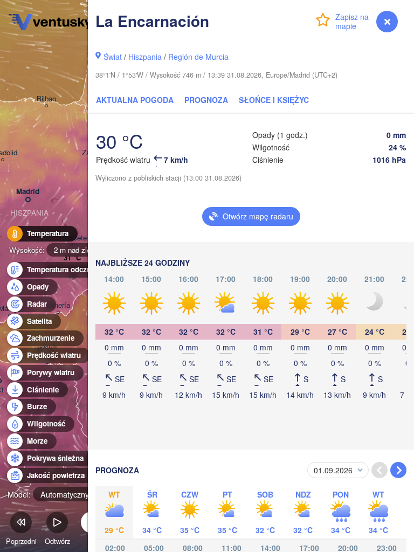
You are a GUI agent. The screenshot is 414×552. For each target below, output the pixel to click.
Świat (113, 56)
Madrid (27, 191)
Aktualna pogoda (135, 99)
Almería (58, 305)
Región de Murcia (198, 56)
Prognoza (206, 99)
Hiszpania (145, 56)
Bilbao (46, 99)
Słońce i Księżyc (274, 99)
